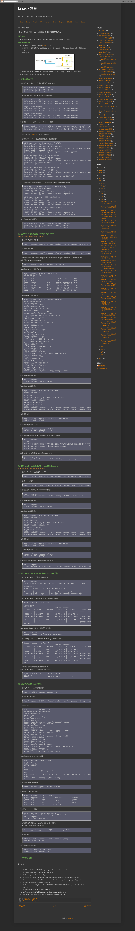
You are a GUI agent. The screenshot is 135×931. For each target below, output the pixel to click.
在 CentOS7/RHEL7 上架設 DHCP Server (108, 280)
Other (76, 22)
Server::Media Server (105, 97)
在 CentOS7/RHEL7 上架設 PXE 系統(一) (108, 202)
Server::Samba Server (106, 119)
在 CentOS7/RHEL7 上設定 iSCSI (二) (108, 289)
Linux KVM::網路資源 (105, 42)
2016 (101, 181)
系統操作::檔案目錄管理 (106, 143)
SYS (41, 22)
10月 (102, 186)
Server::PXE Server (105, 108)
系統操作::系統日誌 (105, 152)
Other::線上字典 (104, 52)
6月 (102, 196)
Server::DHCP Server (105, 78)
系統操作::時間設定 (105, 138)
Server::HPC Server (105, 90)
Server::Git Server (104, 87)
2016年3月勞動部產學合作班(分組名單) (108, 261)
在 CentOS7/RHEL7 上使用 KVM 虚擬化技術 (108, 221)
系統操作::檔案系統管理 (106, 145)
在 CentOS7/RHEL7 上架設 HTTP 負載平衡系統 (108, 232)
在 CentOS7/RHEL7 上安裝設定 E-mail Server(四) (108, 329)
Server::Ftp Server (104, 85)
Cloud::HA (102, 31)
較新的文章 (22, 906)
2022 (101, 170)
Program (61, 22)
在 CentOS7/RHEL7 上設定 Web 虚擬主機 (108, 318)
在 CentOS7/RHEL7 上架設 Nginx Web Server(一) (108, 226)
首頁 (54, 906)
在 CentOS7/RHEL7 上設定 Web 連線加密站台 (108, 314)
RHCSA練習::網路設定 (106, 72)
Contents (83, 22)
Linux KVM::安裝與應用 (106, 40)
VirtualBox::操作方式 (105, 126)
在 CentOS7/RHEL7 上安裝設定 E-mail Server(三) (108, 335)
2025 (101, 167)
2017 (101, 178)
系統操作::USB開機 (105, 134)
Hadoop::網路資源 (104, 35)
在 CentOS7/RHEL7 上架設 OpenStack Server (108, 211)
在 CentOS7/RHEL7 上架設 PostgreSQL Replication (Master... (108, 266)
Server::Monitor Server (106, 99)
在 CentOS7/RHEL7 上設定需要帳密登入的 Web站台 (108, 309)
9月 (102, 188)
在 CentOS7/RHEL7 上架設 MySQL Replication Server (108, 216)
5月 (102, 199)
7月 (102, 194)
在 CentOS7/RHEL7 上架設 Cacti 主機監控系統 (108, 242)
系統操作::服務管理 (105, 141)
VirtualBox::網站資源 (105, 129)
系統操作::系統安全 (105, 148)
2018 (101, 175)
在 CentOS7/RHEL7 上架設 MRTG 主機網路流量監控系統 (109, 237)
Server (47, 22)
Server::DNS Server (105, 80)
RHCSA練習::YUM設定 (106, 69)
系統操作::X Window (105, 136)
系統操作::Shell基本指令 (106, 131)
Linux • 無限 (27, 8)
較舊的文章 (87, 906)
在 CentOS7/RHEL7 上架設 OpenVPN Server (108, 284)
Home (21, 22)
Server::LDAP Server (105, 94)
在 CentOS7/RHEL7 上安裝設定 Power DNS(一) (108, 297)
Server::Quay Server (105, 115)
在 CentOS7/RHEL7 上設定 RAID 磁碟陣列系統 (108, 207)
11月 (102, 183)
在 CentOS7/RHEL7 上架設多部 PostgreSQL (108, 257)
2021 (101, 173)
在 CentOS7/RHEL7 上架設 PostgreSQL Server (108, 276)
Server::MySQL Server (106, 101)
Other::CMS (102, 45)
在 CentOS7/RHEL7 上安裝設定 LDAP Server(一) (108, 323)
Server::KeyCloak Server (106, 92)
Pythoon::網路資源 (104, 56)
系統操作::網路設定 (105, 157)
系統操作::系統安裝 (105, 150)
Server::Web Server (105, 122)
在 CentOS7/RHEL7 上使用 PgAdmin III (108, 252)
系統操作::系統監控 (105, 155)
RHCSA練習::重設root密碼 (107, 74)
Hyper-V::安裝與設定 (105, 38)
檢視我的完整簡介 (102, 368)
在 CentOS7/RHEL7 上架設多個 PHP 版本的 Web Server (108, 247)
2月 (102, 352)
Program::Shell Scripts (106, 54)
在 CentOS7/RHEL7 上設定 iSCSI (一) (108, 293)
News (28, 22)
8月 (102, 191)
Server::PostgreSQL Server (35, 901)
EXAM (69, 22)
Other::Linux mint (104, 47)
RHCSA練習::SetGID (105, 67)
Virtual (35, 22)
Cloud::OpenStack (104, 33)
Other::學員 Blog (104, 49)
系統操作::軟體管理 (105, 159)
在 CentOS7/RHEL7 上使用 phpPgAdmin (108, 271)
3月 (102, 349)
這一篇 (44, 45)
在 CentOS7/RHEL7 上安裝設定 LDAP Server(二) (108, 303)
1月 (102, 355)
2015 (101, 358)
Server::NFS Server (105, 104)
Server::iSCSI (103, 124)
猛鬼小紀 (102, 366)
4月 (102, 346)
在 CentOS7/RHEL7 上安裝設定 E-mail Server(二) (108, 341)
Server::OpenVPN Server (107, 106)
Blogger (70, 918)
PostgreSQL (35, 134)
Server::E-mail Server (105, 83)
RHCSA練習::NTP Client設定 (108, 59)
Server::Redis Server (105, 117)
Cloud (54, 22)
